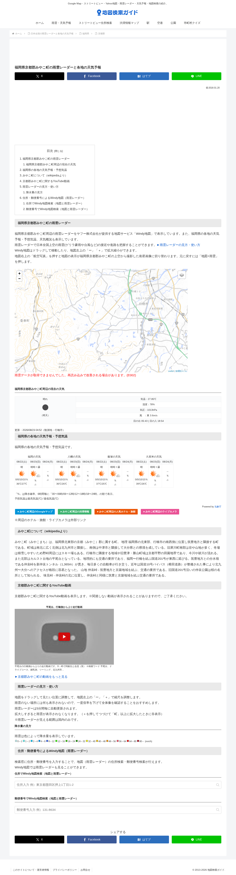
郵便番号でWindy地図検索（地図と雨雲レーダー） (57, 209)
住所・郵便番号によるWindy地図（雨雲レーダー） (54, 197)
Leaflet (171, 371)
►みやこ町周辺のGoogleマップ (35, 511)
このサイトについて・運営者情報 (31, 869)
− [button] (19, 278)
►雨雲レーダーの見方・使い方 (178, 245)
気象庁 (218, 506)
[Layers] (182, 275)
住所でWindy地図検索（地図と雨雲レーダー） (55, 203)
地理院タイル (181, 371)
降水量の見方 (34, 192)
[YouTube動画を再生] (64, 637)
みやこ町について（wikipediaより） (45, 175)
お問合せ (85, 869)
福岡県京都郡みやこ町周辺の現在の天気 (51, 164)
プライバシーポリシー (65, 869)
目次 (50, 151)
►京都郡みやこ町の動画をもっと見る (41, 676)
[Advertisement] (118, 53)
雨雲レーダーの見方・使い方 (41, 186)
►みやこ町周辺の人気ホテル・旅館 (116, 511)
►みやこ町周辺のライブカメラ (160, 511)
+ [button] (19, 273)
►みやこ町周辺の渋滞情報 (74, 511)
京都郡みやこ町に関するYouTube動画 (46, 181)
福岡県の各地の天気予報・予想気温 (45, 169)
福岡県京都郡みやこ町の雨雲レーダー (46, 158)
